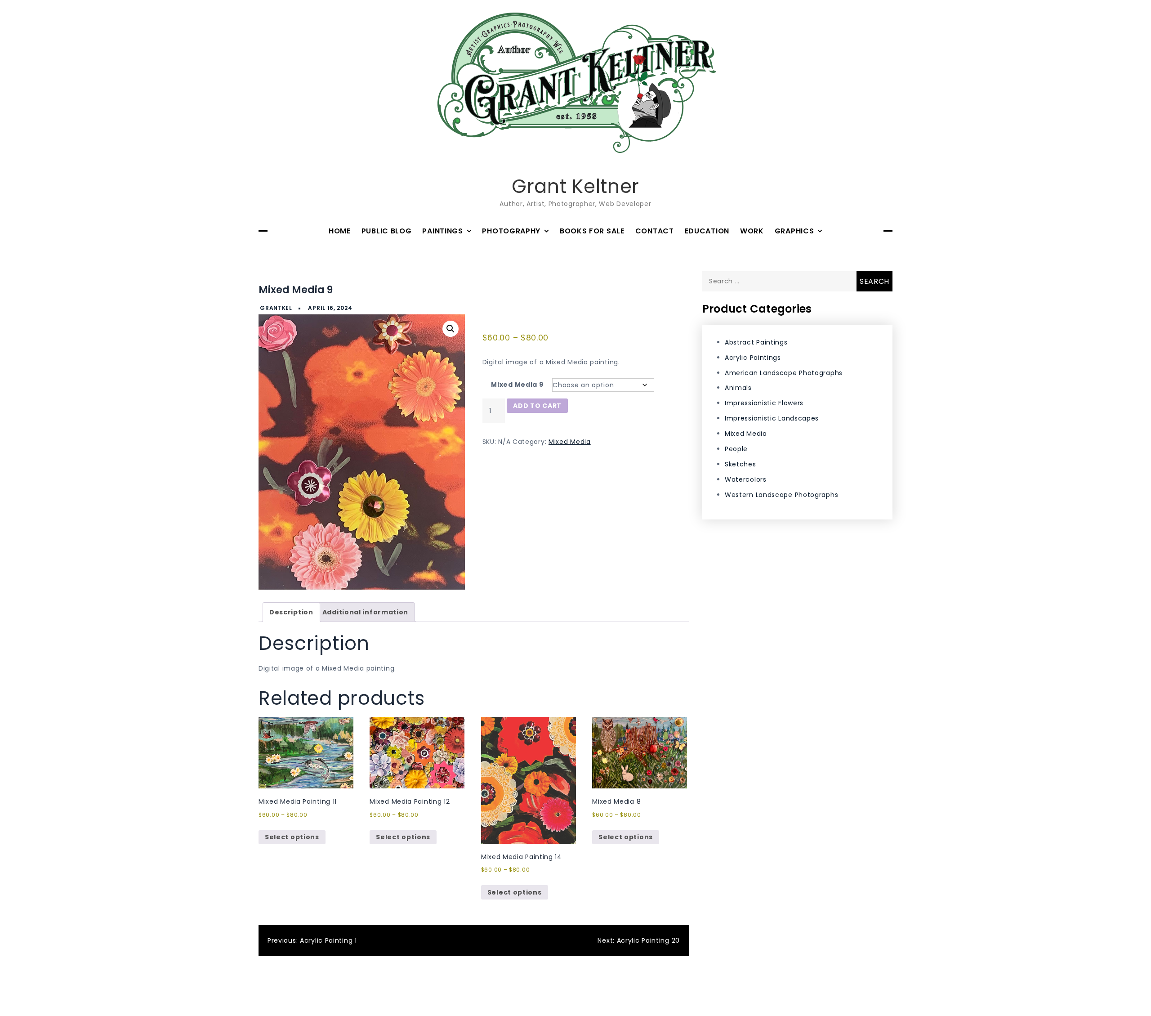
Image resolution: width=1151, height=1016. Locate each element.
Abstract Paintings (756, 341)
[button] (450, 329)
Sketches (740, 464)
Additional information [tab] (365, 612)
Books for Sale (592, 231)
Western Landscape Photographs (781, 494)
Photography (511, 231)
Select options (292, 836)
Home (340, 231)
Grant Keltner (575, 186)
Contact (654, 231)
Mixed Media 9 (517, 384)
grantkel (276, 308)
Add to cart (537, 405)
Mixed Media (570, 441)
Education (707, 231)
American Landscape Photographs (784, 372)
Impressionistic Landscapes (772, 418)
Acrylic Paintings (753, 357)
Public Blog (386, 231)
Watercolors (746, 478)
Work (752, 231)
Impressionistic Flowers (764, 402)
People (736, 448)
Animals (738, 387)
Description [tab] (291, 612)
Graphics (794, 231)
